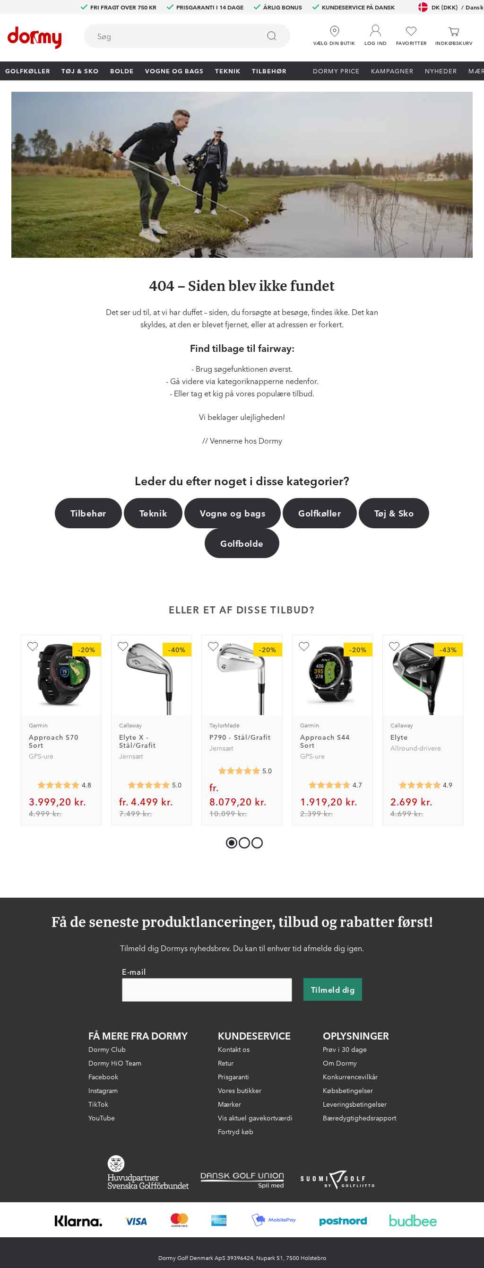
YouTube (101, 1117)
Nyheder (441, 70)
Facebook (103, 1076)
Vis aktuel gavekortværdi (255, 1117)
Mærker (229, 1104)
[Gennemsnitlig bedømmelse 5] (149, 785)
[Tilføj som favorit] (32, 646)
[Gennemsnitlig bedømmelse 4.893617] (419, 785)
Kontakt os (234, 1049)
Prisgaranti (233, 1076)
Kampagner (392, 70)
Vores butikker (239, 1090)
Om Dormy (340, 1062)
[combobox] (187, 36)
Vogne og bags (174, 70)
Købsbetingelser (348, 1090)
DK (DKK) (458, 7)
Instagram (103, 1090)
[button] (375, 32)
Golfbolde (242, 543)
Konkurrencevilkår (350, 1076)
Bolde (122, 70)
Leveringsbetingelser (355, 1104)
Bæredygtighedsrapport (359, 1117)
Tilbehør (269, 70)
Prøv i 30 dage (345, 1049)
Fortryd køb (235, 1131)
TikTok (98, 1104)
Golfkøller (27, 70)
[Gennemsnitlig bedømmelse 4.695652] (329, 785)
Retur (225, 1062)
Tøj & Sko (80, 70)
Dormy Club (107, 1049)
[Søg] (272, 36)
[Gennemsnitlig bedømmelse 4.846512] (58, 785)
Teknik (228, 70)
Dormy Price (336, 70)
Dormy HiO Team (114, 1062)
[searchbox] (165, 36)
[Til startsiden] (34, 37)
